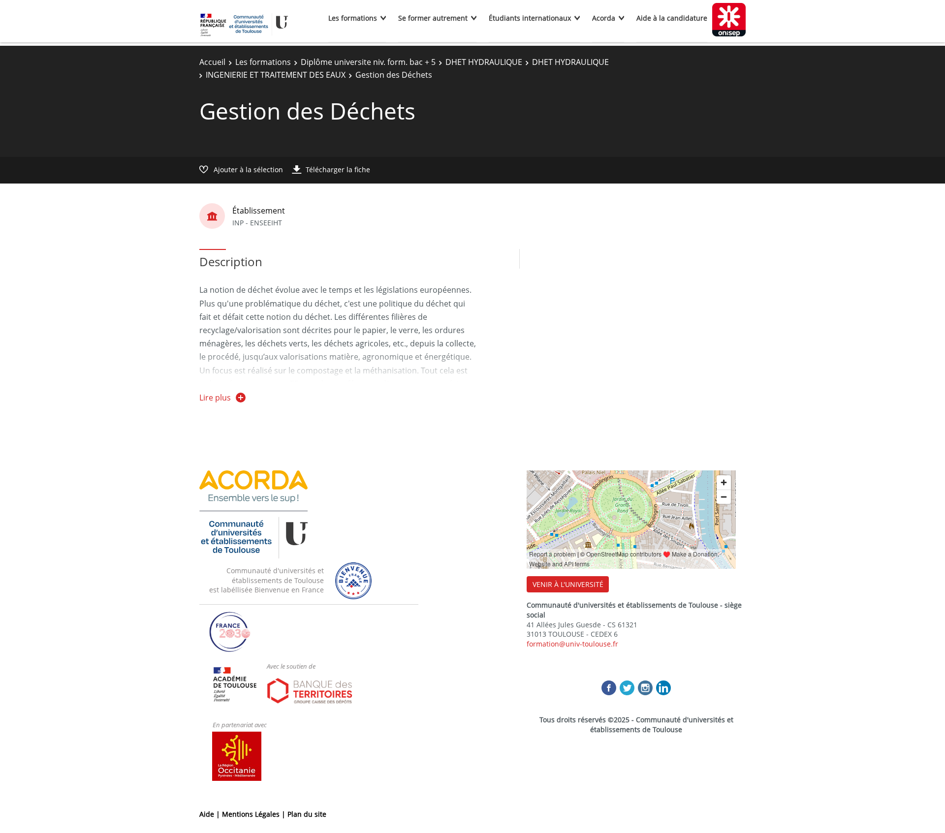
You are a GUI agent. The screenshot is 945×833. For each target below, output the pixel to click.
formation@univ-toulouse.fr (572, 643)
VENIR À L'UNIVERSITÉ (568, 584)
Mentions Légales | (254, 814)
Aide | (210, 814)
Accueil (212, 62)
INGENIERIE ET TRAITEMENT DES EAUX (276, 74)
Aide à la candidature (671, 18)
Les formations (352, 18)
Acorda (603, 18)
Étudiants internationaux (530, 18)
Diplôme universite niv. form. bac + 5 (368, 62)
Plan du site (306, 814)
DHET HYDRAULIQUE (483, 62)
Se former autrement (433, 18)
